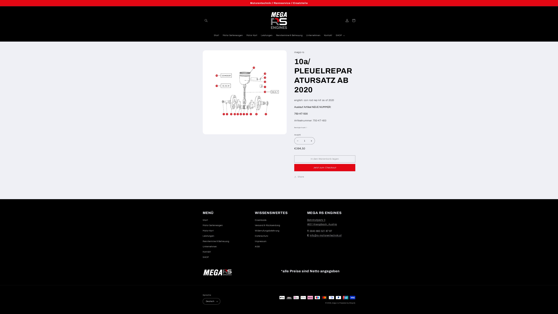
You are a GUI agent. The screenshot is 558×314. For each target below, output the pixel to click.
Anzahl (297, 135)
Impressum (261, 241)
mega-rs (335, 303)
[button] (206, 20)
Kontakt (207, 252)
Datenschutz (261, 236)
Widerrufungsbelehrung (267, 231)
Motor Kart (208, 231)
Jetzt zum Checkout (324, 167)
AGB (257, 247)
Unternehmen (210, 247)
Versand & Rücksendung (267, 225)
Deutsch (210, 301)
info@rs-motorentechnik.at (326, 235)
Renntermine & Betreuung (216, 241)
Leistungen (208, 236)
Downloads (261, 220)
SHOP (206, 257)
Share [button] (301, 177)
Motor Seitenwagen (213, 225)
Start (205, 220)
